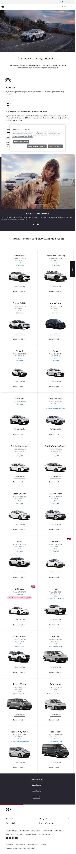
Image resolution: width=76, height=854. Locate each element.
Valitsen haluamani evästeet (21, 141)
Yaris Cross (19, 398)
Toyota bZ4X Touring (56, 255)
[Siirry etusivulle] (2, 6)
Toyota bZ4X (19, 255)
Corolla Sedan (19, 493)
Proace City (55, 684)
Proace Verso (19, 684)
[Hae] (58, 7)
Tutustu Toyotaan (46, 823)
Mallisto (9, 818)
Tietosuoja (43, 844)
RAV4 (19, 541)
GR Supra (19, 588)
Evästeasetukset (33, 844)
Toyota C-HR (55, 398)
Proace (55, 636)
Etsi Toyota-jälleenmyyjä (67, 2)
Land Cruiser (19, 636)
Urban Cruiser (55, 303)
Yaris (55, 350)
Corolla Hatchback (19, 445)
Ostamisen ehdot (20, 844)
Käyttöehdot (9, 844)
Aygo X (19, 350)
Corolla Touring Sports (55, 445)
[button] (19, 619)
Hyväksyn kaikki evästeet (55, 146)
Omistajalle (11, 823)
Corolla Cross (55, 493)
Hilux (55, 588)
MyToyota (66, 6)
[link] (19, 286)
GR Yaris (56, 541)
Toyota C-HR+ (19, 303)
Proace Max (55, 731)
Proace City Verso (19, 731)
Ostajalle (43, 818)
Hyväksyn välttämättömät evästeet (37, 146)
